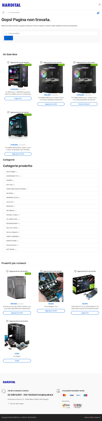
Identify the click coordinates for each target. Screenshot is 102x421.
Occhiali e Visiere (12, 215)
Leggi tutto (18, 98)
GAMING (9, 180)
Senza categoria (11, 232)
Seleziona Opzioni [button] (84, 104)
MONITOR (9, 206)
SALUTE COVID (11, 228)
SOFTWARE (10, 249)
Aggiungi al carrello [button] (51, 104)
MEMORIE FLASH (12, 197)
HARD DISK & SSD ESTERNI (15, 189)
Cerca (8, 38)
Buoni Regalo (10, 172)
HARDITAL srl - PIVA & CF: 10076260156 (24, 417)
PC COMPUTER (11, 219)
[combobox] (51, 12)
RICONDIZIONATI (12, 223)
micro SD (9, 202)
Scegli (17, 361)
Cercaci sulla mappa (17, 404)
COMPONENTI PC (12, 176)
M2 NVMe (9, 193)
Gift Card (9, 185)
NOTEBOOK (10, 210)
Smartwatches (11, 245)
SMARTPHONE (11, 241)
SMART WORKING (12, 236)
